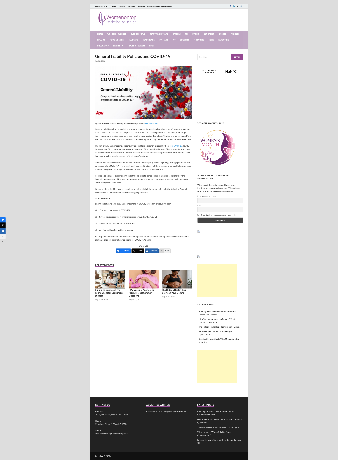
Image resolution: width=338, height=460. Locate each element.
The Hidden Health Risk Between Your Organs (174, 291)
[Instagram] (241, 6)
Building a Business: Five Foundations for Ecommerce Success (109, 292)
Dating (195, 34)
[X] (237, 6)
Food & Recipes (117, 40)
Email (199, 205)
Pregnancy (103, 45)
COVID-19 (177, 145)
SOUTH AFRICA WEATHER (220, 71)
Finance (101, 40)
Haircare (133, 40)
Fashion (235, 34)
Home (114, 6)
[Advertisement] (217, 280)
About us (121, 6)
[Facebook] (230, 6)
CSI (186, 34)
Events (222, 34)
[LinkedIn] (234, 6)
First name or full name (206, 196)
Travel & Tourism (136, 45)
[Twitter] (3, 225)
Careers (177, 34)
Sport (152, 45)
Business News (138, 34)
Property (118, 45)
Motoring (199, 40)
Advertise (131, 6)
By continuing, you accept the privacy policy (218, 215)
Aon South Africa (151, 123)
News (211, 40)
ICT (174, 40)
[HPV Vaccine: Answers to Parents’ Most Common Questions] (144, 279)
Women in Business (116, 34)
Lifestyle (184, 40)
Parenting (223, 40)
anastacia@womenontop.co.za (114, 433)
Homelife (163, 40)
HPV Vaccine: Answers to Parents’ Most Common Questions (141, 292)
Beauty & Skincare (159, 34)
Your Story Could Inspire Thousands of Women (154, 6)
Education (209, 34)
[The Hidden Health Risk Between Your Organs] (177, 279)
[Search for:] (220, 57)
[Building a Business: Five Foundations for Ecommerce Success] (110, 279)
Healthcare (148, 40)
